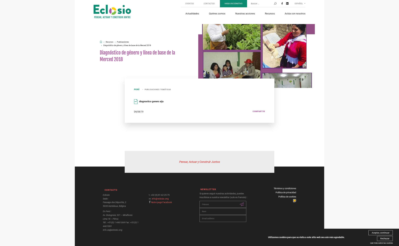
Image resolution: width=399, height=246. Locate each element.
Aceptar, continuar (380, 232)
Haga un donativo (233, 3)
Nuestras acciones (245, 13)
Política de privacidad (286, 192)
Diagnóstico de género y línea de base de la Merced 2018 (127, 45)
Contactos (209, 3)
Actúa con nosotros (295, 13)
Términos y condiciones (285, 188)
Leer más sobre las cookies (381, 243)
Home (101, 42)
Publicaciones (123, 42)
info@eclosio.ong (160, 198)
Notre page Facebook (161, 202)
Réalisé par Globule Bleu (294, 200)
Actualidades (192, 13)
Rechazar (384, 238)
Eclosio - (112, 12)
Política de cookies (287, 196)
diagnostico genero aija (151, 101)
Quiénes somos (217, 13)
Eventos (189, 3)
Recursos (270, 13)
